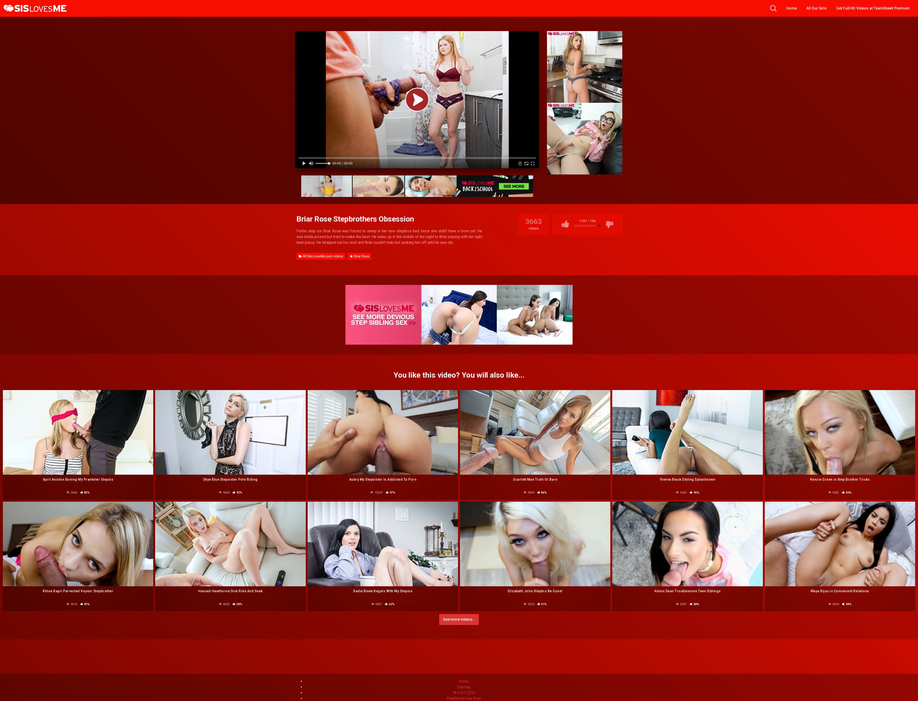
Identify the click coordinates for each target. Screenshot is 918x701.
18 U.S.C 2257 (463, 692)
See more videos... (459, 619)
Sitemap (463, 687)
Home (791, 8)
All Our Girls (816, 8)
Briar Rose (361, 256)
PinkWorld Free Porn (464, 698)
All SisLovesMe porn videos (322, 256)
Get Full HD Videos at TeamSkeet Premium (873, 8)
